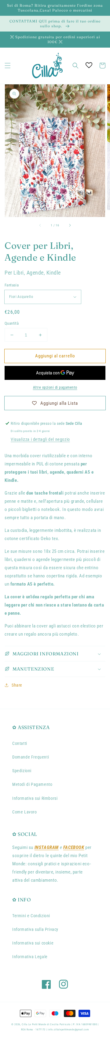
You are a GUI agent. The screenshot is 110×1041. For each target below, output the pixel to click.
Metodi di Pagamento (32, 784)
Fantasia (12, 285)
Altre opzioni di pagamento (55, 387)
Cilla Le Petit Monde (34, 1024)
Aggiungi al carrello (55, 356)
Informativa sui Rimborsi (34, 798)
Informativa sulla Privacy (35, 929)
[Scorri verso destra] (69, 225)
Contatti (19, 743)
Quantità (12, 323)
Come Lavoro (24, 811)
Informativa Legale (30, 956)
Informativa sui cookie (32, 943)
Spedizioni (21, 770)
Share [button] (17, 685)
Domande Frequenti (30, 757)
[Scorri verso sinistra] (40, 225)
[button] (7, 65)
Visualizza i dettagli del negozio (40, 439)
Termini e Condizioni (31, 915)
